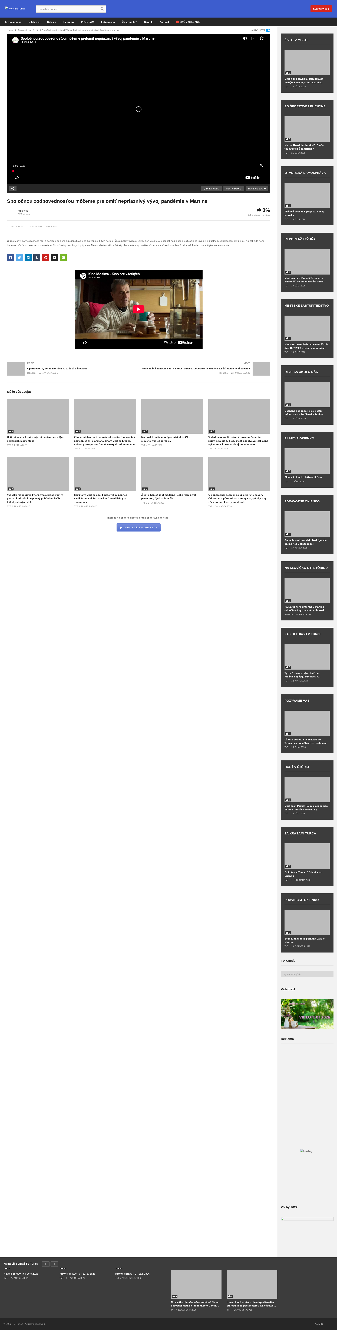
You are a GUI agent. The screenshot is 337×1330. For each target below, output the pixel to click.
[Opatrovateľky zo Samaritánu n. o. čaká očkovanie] (71, 369)
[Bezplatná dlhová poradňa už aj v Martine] (307, 922)
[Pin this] (45, 257)
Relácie (51, 22)
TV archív (68, 22)
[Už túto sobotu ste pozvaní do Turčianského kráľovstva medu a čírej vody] (307, 723)
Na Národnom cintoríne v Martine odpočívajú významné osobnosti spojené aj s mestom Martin (304, 608)
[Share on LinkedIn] (28, 257)
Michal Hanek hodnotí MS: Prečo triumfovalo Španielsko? (304, 147)
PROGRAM (87, 22)
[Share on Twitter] (19, 257)
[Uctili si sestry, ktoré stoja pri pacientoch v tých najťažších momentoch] (38, 416)
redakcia (23, 210)
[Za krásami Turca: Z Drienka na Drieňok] (307, 856)
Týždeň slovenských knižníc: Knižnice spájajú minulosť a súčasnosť (302, 675)
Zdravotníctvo (36, 226)
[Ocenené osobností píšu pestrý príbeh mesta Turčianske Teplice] (307, 394)
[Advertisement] (307, 1074)
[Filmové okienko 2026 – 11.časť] (307, 461)
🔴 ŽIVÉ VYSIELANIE (188, 22)
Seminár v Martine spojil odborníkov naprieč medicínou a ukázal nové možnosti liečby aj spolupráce (100, 498)
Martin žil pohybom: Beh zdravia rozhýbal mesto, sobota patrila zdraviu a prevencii (304, 80)
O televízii (34, 22)
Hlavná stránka (12, 22)
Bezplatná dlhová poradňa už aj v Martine (305, 940)
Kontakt (164, 22)
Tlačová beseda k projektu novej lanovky (304, 213)
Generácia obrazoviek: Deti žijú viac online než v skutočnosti (306, 542)
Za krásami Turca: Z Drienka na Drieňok (303, 874)
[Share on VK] (54, 257)
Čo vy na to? (129, 22)
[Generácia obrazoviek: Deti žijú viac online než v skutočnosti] (307, 524)
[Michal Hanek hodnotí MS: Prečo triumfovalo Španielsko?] (307, 129)
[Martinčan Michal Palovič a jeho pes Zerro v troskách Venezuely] (307, 789)
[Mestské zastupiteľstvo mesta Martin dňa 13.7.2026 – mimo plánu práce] (307, 328)
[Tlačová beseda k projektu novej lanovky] (307, 195)
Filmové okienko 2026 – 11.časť (303, 477)
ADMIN (319, 1323)
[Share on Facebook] (10, 257)
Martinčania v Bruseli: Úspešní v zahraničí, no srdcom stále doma (304, 280)
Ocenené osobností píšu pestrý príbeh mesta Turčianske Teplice (304, 412)
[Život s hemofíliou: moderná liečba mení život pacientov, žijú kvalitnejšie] (172, 474)
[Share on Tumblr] (36, 257)
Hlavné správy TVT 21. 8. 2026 (77, 1273)
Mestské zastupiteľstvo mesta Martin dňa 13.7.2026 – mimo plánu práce (307, 346)
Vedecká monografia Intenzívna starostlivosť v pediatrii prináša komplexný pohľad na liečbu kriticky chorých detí (35, 498)
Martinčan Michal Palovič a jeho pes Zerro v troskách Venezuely (306, 807)
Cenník (148, 22)
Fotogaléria (108, 22)
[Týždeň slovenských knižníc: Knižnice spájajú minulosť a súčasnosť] (307, 657)
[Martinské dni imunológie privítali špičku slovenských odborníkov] (172, 416)
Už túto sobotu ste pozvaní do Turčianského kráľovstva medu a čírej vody (307, 741)
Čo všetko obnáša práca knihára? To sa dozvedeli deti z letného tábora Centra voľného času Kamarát (195, 1304)
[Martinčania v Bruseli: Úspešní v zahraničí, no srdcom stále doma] (307, 262)
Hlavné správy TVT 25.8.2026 (21, 1273)
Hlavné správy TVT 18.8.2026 (132, 1273)
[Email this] (63, 257)
